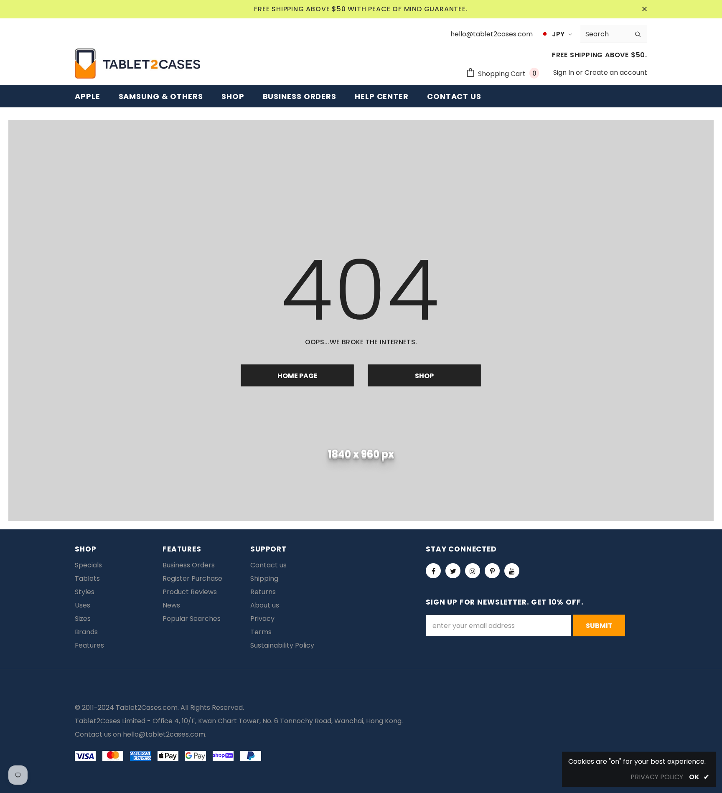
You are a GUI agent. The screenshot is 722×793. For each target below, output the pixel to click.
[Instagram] (472, 570)
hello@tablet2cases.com (164, 734)
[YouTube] (511, 570)
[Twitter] (452, 570)
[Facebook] (433, 570)
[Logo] (137, 63)
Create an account (616, 72)
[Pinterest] (492, 570)
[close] (644, 9)
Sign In (564, 72)
